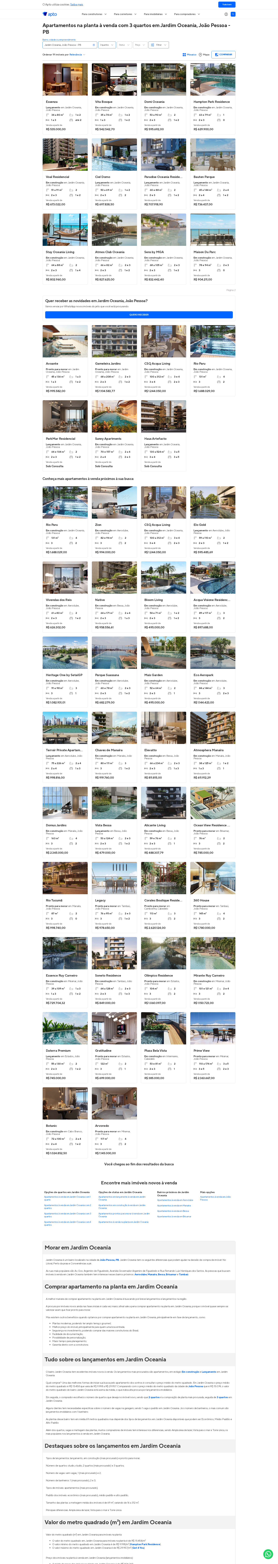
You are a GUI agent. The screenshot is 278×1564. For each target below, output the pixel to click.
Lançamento (209, 1371)
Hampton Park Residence (145, 1544)
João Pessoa (195, 1386)
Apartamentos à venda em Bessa (173, 1211)
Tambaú (183, 1274)
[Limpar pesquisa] (94, 45)
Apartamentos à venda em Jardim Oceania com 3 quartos (67, 1215)
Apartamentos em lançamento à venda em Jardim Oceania (122, 1198)
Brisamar (171, 1274)
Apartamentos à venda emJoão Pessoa (215, 1198)
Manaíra (152, 1274)
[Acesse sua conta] (226, 14)
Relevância (75, 54)
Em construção (190, 1371)
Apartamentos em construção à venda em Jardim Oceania (121, 1207)
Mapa (206, 54)
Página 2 (231, 290)
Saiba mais (76, 4)
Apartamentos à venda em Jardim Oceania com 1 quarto (67, 1198)
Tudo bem (227, 4)
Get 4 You (138, 1547)
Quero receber (139, 314)
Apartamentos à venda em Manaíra (174, 1205)
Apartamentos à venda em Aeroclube (175, 1200)
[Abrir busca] (233, 14)
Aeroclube (140, 1274)
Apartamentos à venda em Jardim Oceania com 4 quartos (67, 1223)
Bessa (161, 1274)
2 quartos (154, 1397)
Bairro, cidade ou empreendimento (59, 39)
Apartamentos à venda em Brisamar (174, 1216)
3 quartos (222, 1397)
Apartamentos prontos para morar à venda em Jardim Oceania (124, 1215)
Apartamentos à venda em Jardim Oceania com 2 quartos (67, 1207)
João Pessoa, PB (109, 1260)
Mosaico (192, 54)
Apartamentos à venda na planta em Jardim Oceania (123, 1222)
